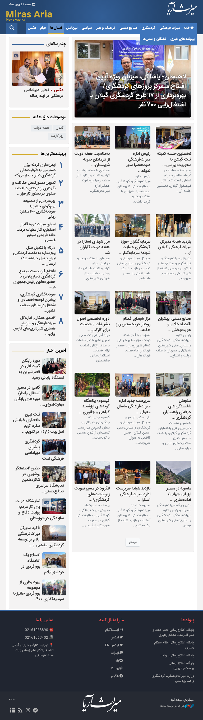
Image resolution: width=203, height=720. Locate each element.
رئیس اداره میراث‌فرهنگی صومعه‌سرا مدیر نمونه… (138, 162)
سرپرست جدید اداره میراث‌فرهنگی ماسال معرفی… (133, 406)
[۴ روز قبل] (132, 302)
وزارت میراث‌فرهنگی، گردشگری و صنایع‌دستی (173, 678)
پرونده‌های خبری (182, 39)
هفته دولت (41, 128)
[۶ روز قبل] (92, 384)
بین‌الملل (71, 28)
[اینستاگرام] (27, 711)
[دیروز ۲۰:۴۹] (54, 560)
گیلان (59, 128)
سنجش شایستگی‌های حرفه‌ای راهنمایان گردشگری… (177, 409)
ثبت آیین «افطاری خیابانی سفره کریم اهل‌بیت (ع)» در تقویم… (38, 423)
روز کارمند (57, 136)
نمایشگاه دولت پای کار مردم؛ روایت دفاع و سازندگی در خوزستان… (40, 510)
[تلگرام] (35, 711)
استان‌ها (56, 28)
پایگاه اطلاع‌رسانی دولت (177, 655)
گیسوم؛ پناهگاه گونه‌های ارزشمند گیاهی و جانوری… (94, 406)
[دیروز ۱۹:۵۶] (54, 587)
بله (117, 661)
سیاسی (87, 28)
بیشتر (133, 542)
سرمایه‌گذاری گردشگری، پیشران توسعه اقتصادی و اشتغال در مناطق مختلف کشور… (36, 302)
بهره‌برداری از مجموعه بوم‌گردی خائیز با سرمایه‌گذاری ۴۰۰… (38, 591)
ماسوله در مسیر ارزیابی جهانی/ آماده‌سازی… (179, 494)
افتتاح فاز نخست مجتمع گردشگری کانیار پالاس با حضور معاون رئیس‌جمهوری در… (34, 279)
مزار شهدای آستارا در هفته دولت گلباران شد (94, 247)
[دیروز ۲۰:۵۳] (54, 533)
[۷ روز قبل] (173, 472)
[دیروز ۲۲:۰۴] (54, 474)
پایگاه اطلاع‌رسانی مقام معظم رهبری (174, 645)
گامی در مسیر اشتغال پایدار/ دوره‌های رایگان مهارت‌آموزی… (39, 396)
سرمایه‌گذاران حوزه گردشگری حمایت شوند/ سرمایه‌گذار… (134, 247)
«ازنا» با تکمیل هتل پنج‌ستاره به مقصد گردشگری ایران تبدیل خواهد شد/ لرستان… (34, 256)
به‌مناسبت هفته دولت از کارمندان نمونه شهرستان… (92, 159)
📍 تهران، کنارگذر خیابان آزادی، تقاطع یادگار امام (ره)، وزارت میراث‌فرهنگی (32, 650)
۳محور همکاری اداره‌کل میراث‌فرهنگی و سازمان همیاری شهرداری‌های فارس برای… (34, 326)
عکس (32, 28)
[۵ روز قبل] (132, 384)
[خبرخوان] (20, 711)
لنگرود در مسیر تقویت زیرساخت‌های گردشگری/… (92, 494)
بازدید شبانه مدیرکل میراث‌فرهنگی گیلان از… (174, 247)
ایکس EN (112, 645)
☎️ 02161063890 (39, 630)
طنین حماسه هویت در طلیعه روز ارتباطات (37, 93)
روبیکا (115, 668)
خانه (187, 28)
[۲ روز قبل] (173, 137)
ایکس (114, 638)
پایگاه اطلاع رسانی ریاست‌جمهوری (181, 666)
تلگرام (115, 676)
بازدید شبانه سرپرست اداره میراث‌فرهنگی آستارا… (133, 494)
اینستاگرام (112, 630)
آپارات (115, 653)
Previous (61, 78)
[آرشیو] (12, 711)
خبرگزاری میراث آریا (182, 12)
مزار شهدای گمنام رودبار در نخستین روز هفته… (133, 324)
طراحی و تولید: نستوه (172, 706)
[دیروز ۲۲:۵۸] (54, 393)
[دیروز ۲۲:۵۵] (54, 420)
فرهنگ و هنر (105, 28)
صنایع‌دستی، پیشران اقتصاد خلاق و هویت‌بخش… (174, 324)
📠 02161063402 (39, 638)
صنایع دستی (128, 28)
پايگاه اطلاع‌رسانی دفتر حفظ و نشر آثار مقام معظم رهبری (173, 632)
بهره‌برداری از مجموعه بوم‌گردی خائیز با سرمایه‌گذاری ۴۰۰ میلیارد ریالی (38, 209)
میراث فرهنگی (169, 28)
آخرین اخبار (56, 351)
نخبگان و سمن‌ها (154, 39)
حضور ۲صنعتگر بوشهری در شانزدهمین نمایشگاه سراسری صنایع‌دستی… (40, 480)
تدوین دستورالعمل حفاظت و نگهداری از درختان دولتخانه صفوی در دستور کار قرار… (34, 188)
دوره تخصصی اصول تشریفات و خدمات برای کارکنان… (93, 324)
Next (17, 78)
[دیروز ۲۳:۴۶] (54, 366)
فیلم (43, 28)
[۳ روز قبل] (132, 225)
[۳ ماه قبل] (36, 68)
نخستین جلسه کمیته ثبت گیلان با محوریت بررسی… (174, 159)
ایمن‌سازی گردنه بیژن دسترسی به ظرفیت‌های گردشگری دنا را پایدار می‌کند (35, 170)
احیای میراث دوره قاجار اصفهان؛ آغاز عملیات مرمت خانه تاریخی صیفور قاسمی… (36, 232)
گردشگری (148, 28)
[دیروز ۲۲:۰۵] (54, 447)
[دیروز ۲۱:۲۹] (54, 506)
